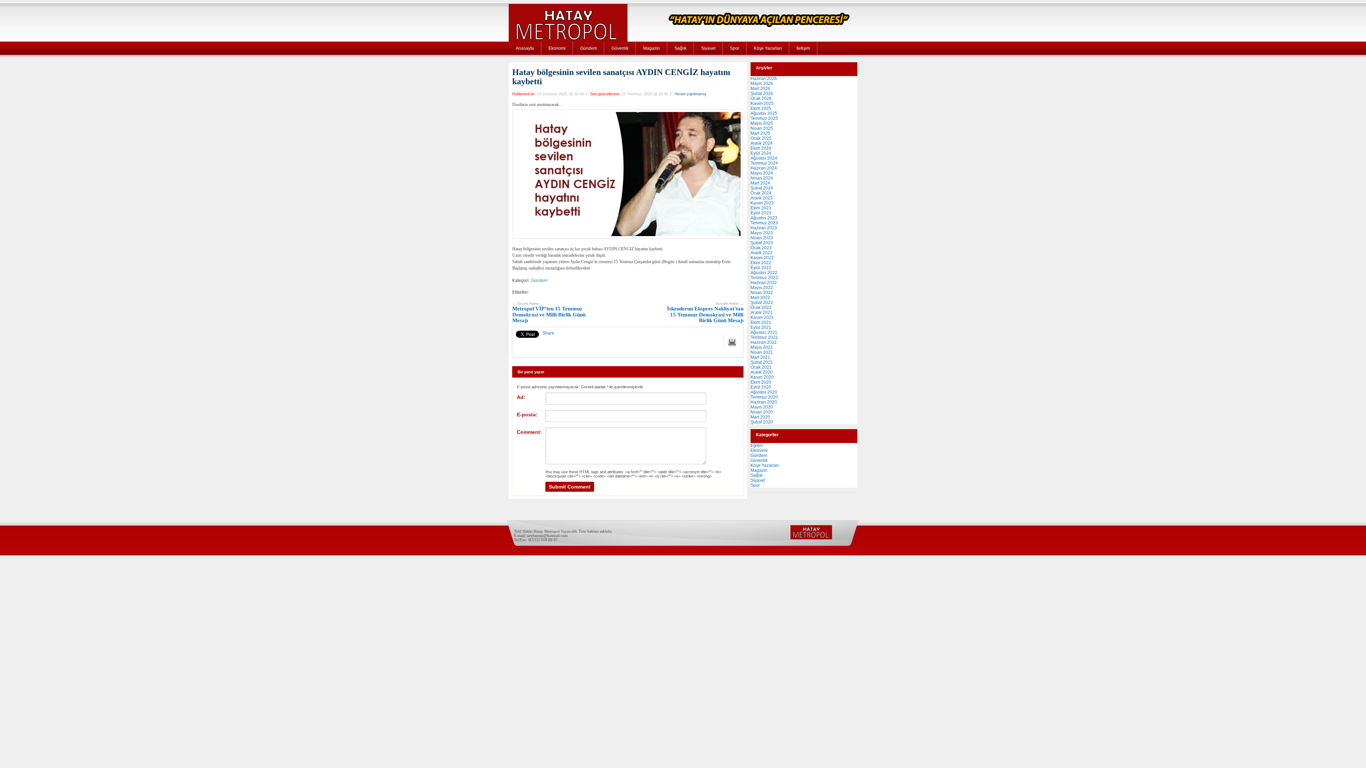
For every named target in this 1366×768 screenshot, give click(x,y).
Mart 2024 (760, 183)
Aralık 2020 (762, 372)
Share (548, 333)
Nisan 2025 (762, 128)
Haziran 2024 (764, 168)
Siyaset (708, 48)
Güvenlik (620, 48)
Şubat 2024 (762, 188)
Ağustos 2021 (764, 332)
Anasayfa (525, 48)
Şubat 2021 (762, 362)
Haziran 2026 (764, 78)
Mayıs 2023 (762, 232)
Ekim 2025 (761, 108)
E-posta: (527, 414)
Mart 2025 (760, 133)
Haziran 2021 (764, 342)
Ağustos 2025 (764, 113)
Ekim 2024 (761, 148)
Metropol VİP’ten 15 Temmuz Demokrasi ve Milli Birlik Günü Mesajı (549, 313)
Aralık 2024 (762, 143)
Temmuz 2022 (764, 277)
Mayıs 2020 (762, 407)
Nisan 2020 (762, 412)
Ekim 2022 (761, 262)
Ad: (521, 397)
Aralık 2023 (762, 198)
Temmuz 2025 (764, 118)
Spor (734, 48)
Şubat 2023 (762, 242)
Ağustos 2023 (764, 217)
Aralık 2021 (762, 312)
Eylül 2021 (761, 327)
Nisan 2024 (762, 178)
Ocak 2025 (761, 138)
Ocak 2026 (761, 98)
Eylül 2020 (761, 387)
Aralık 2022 (762, 252)
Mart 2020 (760, 417)
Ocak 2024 (761, 193)
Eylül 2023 (761, 212)
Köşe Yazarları (768, 48)
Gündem (588, 48)
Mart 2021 (760, 357)
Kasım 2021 (762, 317)
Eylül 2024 (761, 153)
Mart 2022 (760, 297)
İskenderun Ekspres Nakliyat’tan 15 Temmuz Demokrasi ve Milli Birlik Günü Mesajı (705, 313)
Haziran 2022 (764, 282)
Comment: (529, 432)
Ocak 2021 (761, 367)
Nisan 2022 (762, 292)
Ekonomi (557, 48)
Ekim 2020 (761, 382)
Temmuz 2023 (764, 222)
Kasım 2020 (762, 377)
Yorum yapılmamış (690, 94)
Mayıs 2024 (762, 173)
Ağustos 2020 (764, 392)
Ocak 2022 (761, 307)
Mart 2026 (760, 88)
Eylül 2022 (761, 267)
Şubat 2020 (762, 422)
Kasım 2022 (762, 257)
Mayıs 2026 (762, 83)
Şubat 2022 (762, 302)
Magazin (651, 48)
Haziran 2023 (764, 227)
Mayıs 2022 (762, 287)
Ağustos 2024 (764, 158)
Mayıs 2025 (762, 123)
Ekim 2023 (761, 208)
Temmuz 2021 (764, 337)
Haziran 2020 (764, 402)
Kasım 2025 (762, 103)
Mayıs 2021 (762, 347)
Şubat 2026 (762, 93)
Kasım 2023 (762, 203)
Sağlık (680, 48)
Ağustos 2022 (764, 272)
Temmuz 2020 (764, 397)
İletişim (803, 48)
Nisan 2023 (762, 237)
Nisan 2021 (762, 352)
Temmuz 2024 (764, 163)
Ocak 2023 (761, 247)
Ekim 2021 (761, 322)
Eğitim (757, 445)
